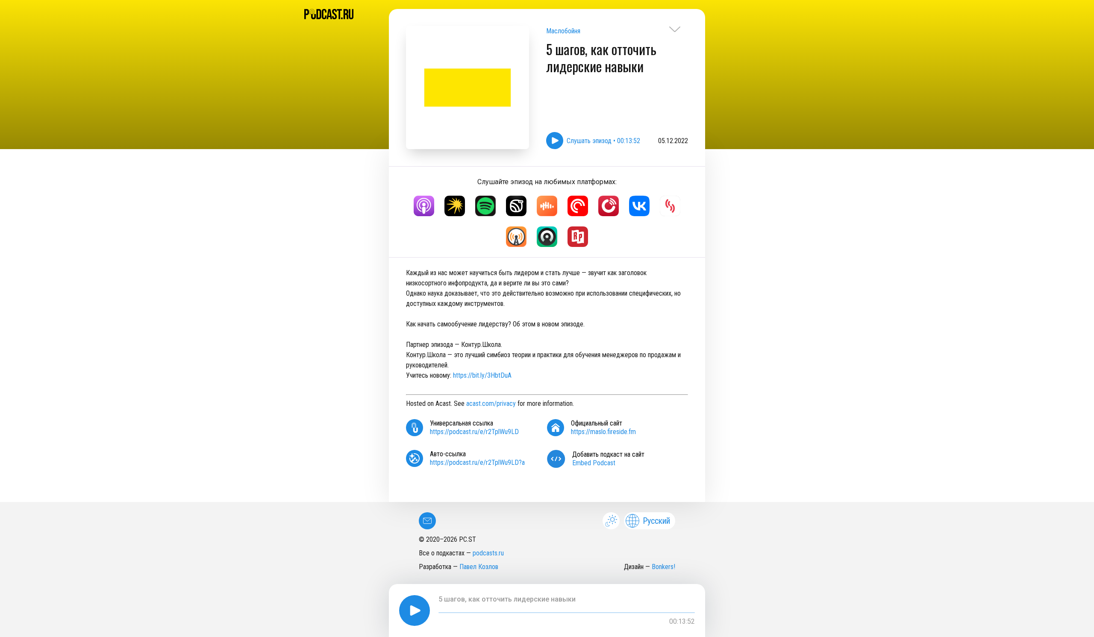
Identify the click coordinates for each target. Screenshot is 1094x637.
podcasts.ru (488, 553)
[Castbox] (547, 206)
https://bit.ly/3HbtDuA (482, 375)
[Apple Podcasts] (424, 206)
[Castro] (547, 236)
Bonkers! (663, 567)
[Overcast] (516, 236)
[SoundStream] (670, 206)
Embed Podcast (593, 463)
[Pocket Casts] (578, 206)
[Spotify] (485, 206)
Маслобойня (563, 31)
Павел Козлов (478, 567)
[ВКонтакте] (639, 206)
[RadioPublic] (578, 236)
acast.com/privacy (491, 403)
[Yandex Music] (454, 206)
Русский (656, 521)
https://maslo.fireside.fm (603, 432)
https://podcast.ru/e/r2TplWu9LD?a (477, 462)
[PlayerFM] (608, 206)
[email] (427, 520)
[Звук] (516, 206)
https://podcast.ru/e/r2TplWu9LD (474, 432)
